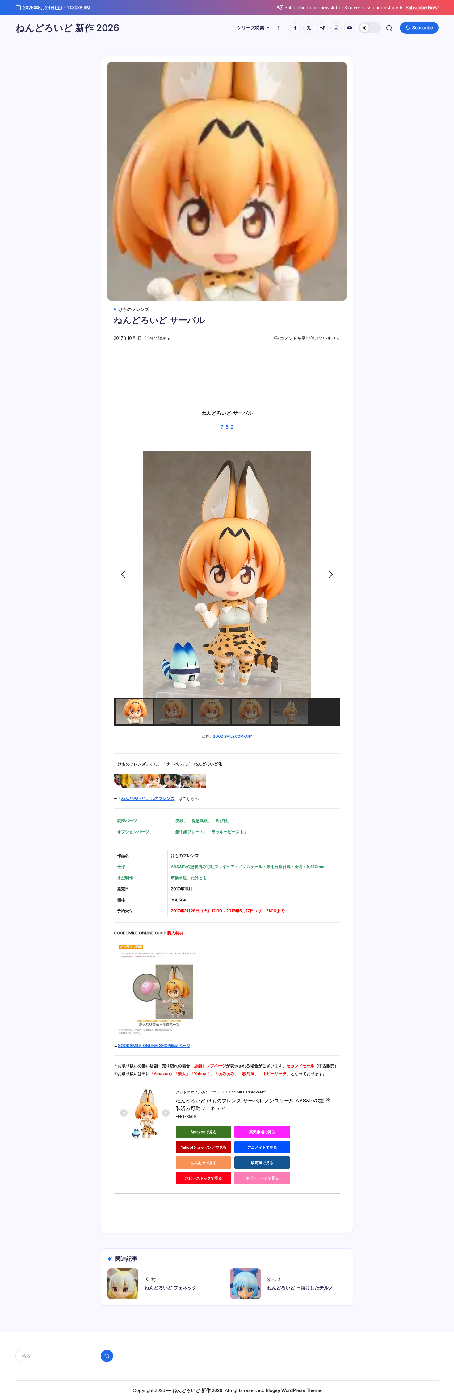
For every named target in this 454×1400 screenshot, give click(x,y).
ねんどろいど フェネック (171, 1287)
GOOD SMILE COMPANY (232, 737)
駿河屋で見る (262, 1162)
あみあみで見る (203, 1162)
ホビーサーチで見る (262, 1178)
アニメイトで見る (262, 1147)
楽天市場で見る (262, 1132)
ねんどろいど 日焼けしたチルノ (300, 1287)
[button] (370, 27)
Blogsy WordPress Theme (294, 1390)
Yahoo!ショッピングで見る (203, 1147)
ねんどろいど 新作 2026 (67, 27)
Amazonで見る (203, 1132)
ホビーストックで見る (203, 1178)
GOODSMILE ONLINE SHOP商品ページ (154, 1045)
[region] (227, 588)
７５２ (227, 427)
